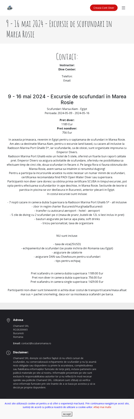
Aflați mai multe (102, 407)
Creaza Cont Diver (104, 7)
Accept (67, 414)
